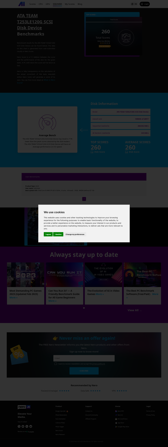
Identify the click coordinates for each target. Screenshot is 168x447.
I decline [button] (58, 234)
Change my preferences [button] (75, 234)
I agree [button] (48, 234)
